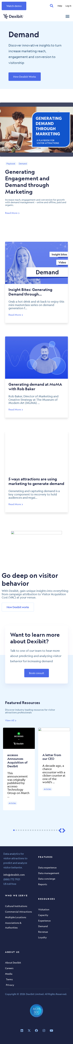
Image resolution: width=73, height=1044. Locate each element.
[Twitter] (29, 1031)
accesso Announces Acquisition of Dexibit (17, 760)
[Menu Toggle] (67, 16)
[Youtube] (51, 1031)
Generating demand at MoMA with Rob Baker (35, 386)
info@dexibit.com (14, 874)
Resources (46, 899)
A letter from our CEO (51, 757)
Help (60, 5)
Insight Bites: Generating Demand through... (30, 291)
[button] (60, 830)
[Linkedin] (22, 1031)
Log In (68, 5)
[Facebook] (36, 1031)
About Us (12, 952)
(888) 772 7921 (11, 879)
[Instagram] (44, 1031)
